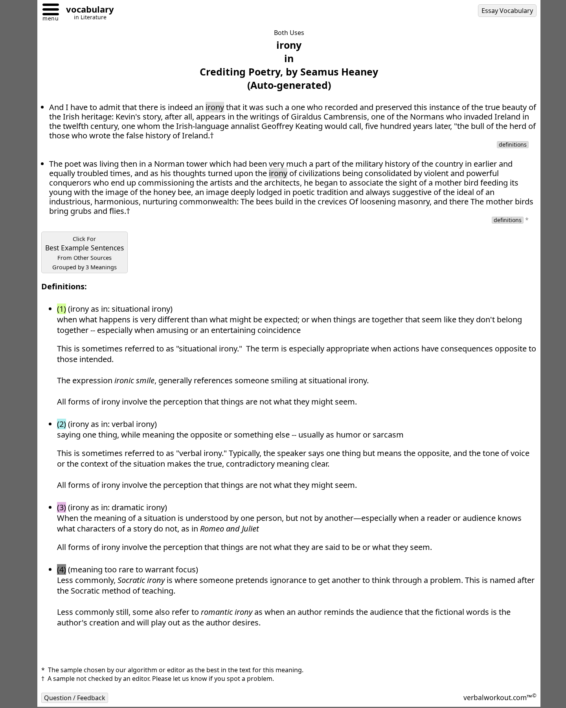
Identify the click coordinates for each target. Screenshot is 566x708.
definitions (513, 144)
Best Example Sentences (84, 253)
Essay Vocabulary (507, 10)
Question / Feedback (74, 697)
